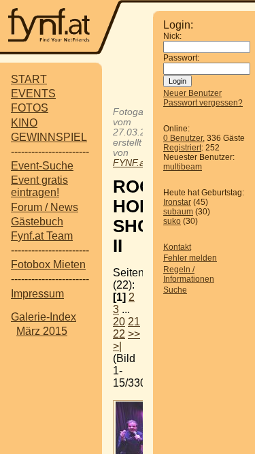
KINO (24, 123)
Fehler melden (190, 258)
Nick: (172, 36)
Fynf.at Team (42, 236)
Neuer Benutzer (192, 93)
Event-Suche (42, 166)
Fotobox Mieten (48, 264)
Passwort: (181, 58)
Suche (175, 290)
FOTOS (29, 108)
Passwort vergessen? (203, 103)
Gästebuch (37, 221)
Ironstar (177, 202)
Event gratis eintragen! (39, 186)
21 (134, 321)
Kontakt (177, 247)
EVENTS (33, 93)
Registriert (182, 147)
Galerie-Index (43, 317)
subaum (178, 211)
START (29, 79)
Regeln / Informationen (188, 274)
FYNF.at (130, 163)
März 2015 (41, 331)
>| (117, 346)
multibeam (182, 167)
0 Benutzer (183, 138)
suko (172, 221)
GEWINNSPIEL (49, 137)
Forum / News (44, 207)
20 (119, 321)
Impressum (37, 293)
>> (134, 334)
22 (119, 334)
